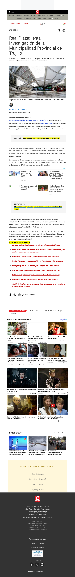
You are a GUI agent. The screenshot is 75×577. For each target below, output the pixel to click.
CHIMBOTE (26, 15)
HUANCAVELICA (41, 15)
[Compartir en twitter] (63, 30)
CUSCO (33, 15)
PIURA (39, 18)
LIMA (34, 18)
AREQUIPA (11, 15)
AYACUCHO (19, 15)
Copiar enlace (29, 295)
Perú (31, 311)
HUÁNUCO (57, 15)
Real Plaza (13, 313)
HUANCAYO (50, 15)
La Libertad (13, 30)
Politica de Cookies (37, 547)
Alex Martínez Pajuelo (18, 109)
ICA (63, 15)
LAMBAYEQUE (27, 18)
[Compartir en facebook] (59, 30)
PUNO (44, 18)
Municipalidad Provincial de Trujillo (52, 311)
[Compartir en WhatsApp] (19, 294)
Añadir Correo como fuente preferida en (53, 24)
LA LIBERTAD (18, 18)
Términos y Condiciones (37, 539)
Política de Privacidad (37, 543)
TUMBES (56, 18)
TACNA (49, 18)
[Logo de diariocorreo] (37, 12)
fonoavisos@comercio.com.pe (41, 517)
